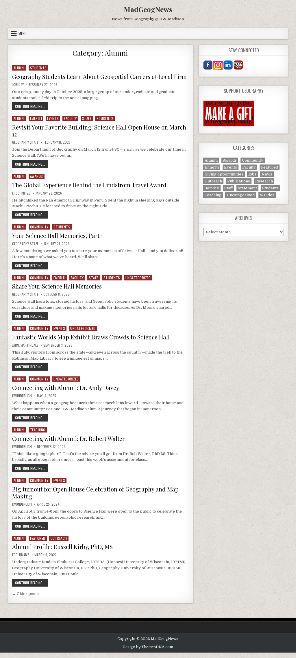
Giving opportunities (224, 174)
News (267, 174)
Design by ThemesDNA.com (148, 647)
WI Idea (267, 195)
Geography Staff (25, 142)
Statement (247, 188)
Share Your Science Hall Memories (57, 286)
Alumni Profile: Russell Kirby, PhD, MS (62, 546)
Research (264, 181)
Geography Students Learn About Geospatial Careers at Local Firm (99, 76)
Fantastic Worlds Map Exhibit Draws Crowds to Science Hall (91, 337)
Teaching (37, 429)
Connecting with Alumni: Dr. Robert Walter (68, 438)
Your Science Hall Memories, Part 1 (57, 235)
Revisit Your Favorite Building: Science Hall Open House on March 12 (99, 130)
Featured (37, 538)
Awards (36, 176)
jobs (252, 174)
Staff (87, 118)
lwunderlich (22, 396)
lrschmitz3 (21, 193)
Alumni (19, 67)
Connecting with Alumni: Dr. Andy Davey (65, 387)
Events (53, 118)
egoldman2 (20, 555)
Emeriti (36, 118)
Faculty (70, 118)
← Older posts (25, 594)
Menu (22, 33)
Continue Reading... (31, 106)
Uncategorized (138, 277)
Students (38, 67)
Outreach (59, 538)
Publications (238, 181)
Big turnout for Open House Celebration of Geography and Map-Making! (96, 492)
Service (212, 188)
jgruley (18, 84)
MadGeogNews (148, 9)
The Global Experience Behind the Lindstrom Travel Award (89, 185)
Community (39, 226)
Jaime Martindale (25, 345)
